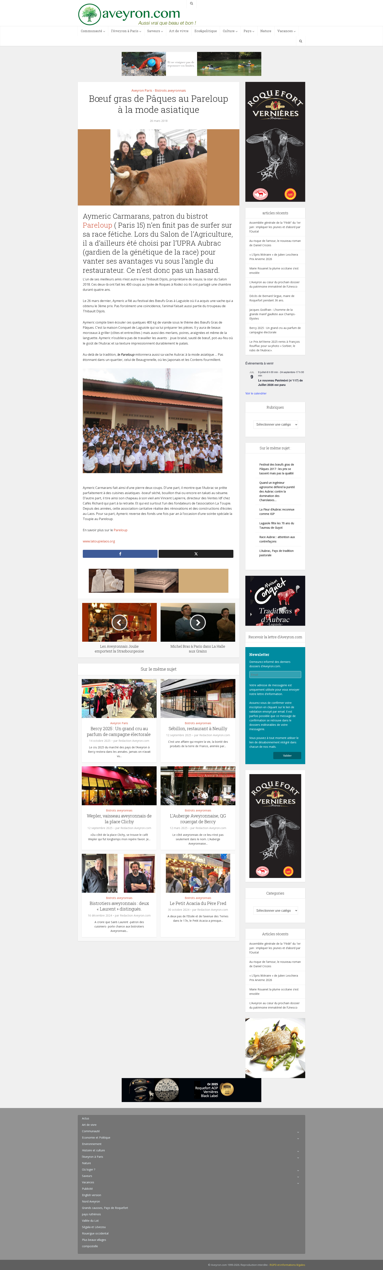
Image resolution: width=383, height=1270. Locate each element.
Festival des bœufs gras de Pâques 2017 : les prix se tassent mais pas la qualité (276, 469)
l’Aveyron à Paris (124, 31)
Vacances (285, 31)
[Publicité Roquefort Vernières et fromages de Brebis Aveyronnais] (191, 1089)
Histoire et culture (93, 1150)
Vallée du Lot (90, 1220)
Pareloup (97, 224)
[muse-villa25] (191, 63)
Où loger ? (88, 1169)
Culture (229, 31)
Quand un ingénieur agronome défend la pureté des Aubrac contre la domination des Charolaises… (277, 491)
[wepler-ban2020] (275, 1048)
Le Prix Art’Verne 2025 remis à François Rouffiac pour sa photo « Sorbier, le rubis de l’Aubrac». (274, 346)
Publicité (87, 1189)
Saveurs (153, 31)
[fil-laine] (158, 580)
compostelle (90, 1246)
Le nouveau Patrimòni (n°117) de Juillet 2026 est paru (280, 382)
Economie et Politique (96, 1137)
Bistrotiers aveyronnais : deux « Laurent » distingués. (119, 906)
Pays (247, 31)
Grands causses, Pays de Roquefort (105, 1208)
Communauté (91, 31)
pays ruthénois (91, 1214)
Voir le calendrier (256, 393)
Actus (85, 1118)
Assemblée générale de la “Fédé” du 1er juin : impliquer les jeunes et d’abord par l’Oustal (275, 227)
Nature (265, 31)
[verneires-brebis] (275, 141)
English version (91, 1195)
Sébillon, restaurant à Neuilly (198, 728)
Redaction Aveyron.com (133, 741)
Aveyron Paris (141, 90)
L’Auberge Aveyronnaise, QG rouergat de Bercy (198, 818)
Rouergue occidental (95, 1233)
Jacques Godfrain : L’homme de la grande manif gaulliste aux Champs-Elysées (272, 314)
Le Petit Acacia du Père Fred (198, 903)
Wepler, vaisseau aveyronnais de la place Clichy (119, 818)
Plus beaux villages (94, 1240)
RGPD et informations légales (287, 1265)
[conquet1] (275, 600)
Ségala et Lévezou (94, 1227)
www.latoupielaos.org (99, 541)
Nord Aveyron (91, 1201)
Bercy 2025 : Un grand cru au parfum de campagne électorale (119, 731)
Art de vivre (179, 31)
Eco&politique (205, 31)
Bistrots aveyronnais (170, 90)
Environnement (92, 1144)
